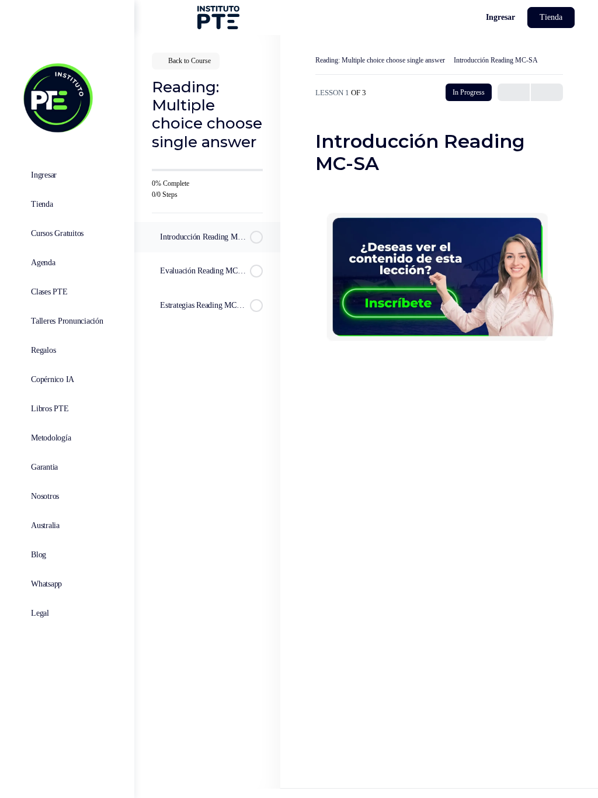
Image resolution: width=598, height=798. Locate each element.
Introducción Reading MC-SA (496, 60)
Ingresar (500, 17)
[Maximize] (469, 18)
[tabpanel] (439, 271)
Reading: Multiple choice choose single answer (380, 60)
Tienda (551, 17)
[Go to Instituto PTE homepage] (57, 96)
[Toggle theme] (448, 18)
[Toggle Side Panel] (20, 18)
